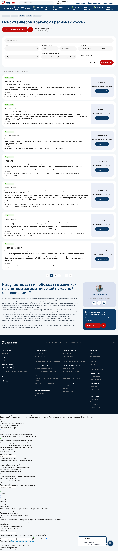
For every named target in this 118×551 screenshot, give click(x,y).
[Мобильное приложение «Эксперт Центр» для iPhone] (3, 380)
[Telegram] (99, 303)
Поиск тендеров (109, 8)
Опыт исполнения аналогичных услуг (45, 383)
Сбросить (93, 63)
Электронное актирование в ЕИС (43, 368)
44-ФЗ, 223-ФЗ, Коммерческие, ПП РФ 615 (93, 49)
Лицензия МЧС (67, 388)
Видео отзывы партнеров (96, 379)
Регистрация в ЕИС (40, 353)
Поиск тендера (94, 399)
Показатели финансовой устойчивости (45, 386)
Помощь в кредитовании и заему (43, 396)
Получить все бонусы (39, 539)
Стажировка (93, 361)
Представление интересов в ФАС (71, 371)
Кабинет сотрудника (94, 3)
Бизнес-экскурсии (95, 356)
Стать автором (94, 392)
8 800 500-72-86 (61, 3)
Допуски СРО (66, 386)
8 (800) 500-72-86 (7, 353)
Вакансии (92, 359)
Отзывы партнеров (95, 376)
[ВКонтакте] (94, 303)
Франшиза (93, 364)
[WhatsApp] (104, 303)
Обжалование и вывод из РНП (70, 368)
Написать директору (108, 3)
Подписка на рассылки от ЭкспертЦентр (100, 367)
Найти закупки (106, 63)
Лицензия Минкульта (68, 391)
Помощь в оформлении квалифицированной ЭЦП (47, 361)
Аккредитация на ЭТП (41, 356)
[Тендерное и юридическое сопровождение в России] (9, 2)
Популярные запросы (95, 407)
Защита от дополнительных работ (71, 378)
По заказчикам (94, 404)
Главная (5, 8)
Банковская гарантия (40, 393)
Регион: (7, 45)
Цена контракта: (47, 45)
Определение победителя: (50, 53)
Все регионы (11, 49)
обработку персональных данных (22, 541)
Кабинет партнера (80, 3)
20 (66, 275)
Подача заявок (11, 57)
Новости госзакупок (95, 389)
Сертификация (66, 394)
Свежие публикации (95, 386)
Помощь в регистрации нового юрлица (45, 359)
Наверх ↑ (113, 342)
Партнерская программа (96, 369)
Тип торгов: (82, 45)
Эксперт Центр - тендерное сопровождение (16, 434)
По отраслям (93, 402)
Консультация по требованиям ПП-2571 (45, 371)
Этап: (6, 53)
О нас (91, 353)
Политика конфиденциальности (73, 342)
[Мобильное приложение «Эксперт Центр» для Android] (7, 380)
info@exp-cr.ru (6, 360)
